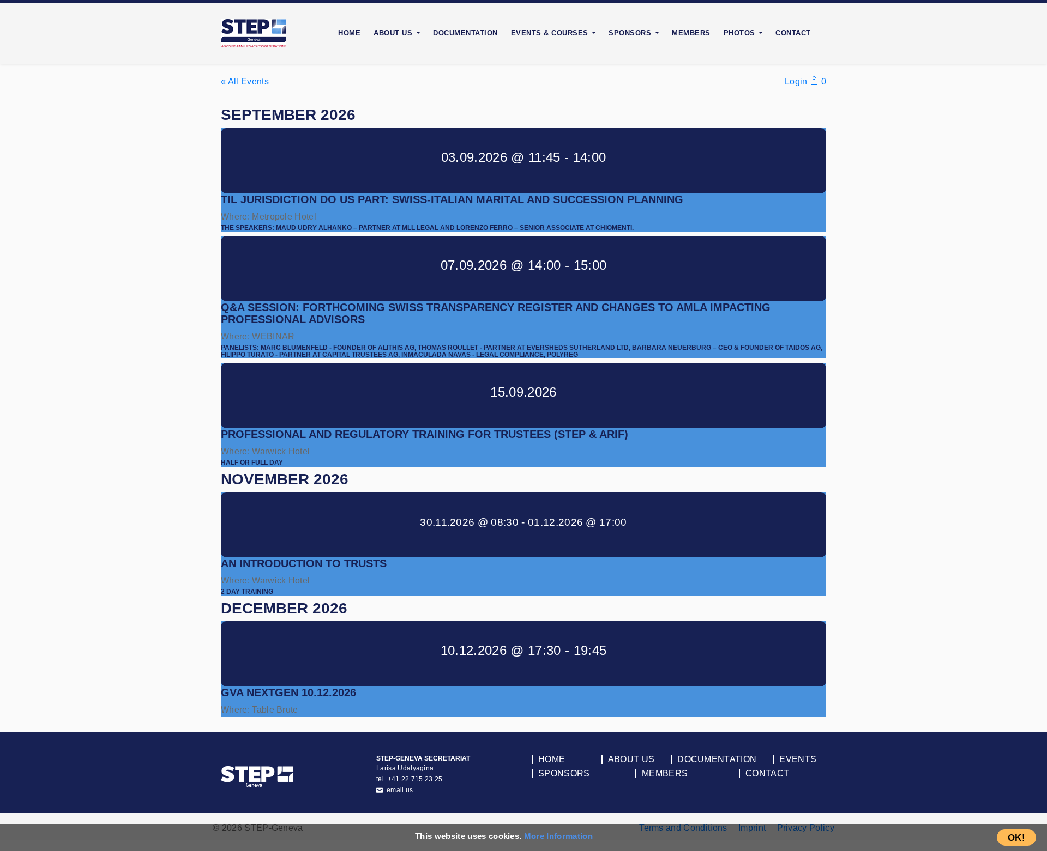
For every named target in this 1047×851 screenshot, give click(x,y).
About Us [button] (394, 33)
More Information (558, 836)
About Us (631, 759)
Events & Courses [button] (551, 33)
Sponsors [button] (631, 33)
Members (691, 33)
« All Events (245, 81)
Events (797, 759)
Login (796, 81)
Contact (793, 33)
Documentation (465, 33)
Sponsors (564, 773)
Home (349, 33)
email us (399, 790)
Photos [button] (741, 33)
